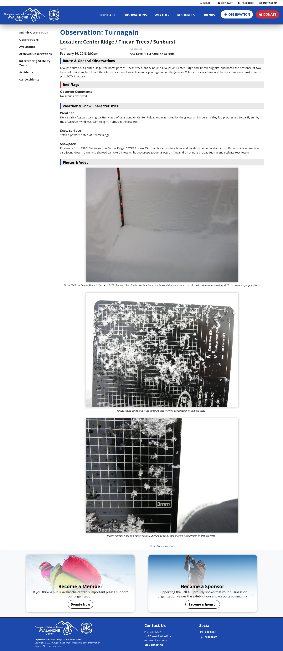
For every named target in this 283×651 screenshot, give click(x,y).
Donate (269, 14)
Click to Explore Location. (162, 546)
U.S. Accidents (29, 79)
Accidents (26, 72)
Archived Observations (35, 54)
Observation (239, 14)
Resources (186, 15)
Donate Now (80, 604)
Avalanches (27, 47)
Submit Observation (33, 32)
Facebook (210, 631)
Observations (135, 15)
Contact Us (156, 644)
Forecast (108, 15)
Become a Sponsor (202, 604)
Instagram (210, 636)
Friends (209, 15)
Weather (162, 15)
